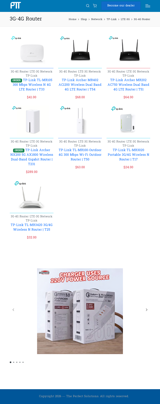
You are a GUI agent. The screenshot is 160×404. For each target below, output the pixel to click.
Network (46, 72)
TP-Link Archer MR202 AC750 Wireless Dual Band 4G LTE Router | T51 (128, 85)
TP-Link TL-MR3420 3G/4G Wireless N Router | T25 (31, 227)
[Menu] (147, 5)
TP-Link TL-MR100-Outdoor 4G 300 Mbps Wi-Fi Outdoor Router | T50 (80, 155)
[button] (121, 5)
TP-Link (31, 76)
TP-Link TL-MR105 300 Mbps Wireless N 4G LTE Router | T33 (32, 85)
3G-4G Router (20, 72)
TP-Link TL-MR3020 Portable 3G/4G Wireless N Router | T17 (128, 155)
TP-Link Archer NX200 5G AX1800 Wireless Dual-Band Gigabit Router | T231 (31, 157)
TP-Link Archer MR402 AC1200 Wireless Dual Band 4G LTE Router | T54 (80, 85)
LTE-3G (35, 72)
